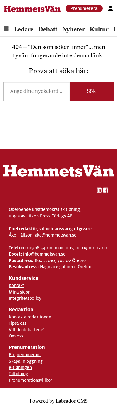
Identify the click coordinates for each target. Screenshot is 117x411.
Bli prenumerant (25, 354)
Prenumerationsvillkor (30, 380)
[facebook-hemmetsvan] (105, 191)
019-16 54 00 (39, 248)
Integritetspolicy (25, 298)
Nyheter (73, 30)
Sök (91, 91)
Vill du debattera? (26, 329)
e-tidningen (20, 367)
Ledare (23, 30)
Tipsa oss (17, 323)
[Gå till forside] (32, 9)
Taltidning (18, 373)
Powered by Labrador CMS (59, 401)
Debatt (47, 30)
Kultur (99, 30)
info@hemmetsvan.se (44, 254)
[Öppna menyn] (6, 30)
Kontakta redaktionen (30, 317)
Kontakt (16, 285)
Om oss (16, 336)
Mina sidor (19, 292)
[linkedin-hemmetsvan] (99, 191)
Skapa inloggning (26, 361)
